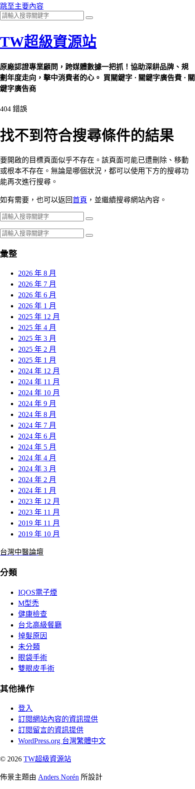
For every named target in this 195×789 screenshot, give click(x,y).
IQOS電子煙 (37, 592)
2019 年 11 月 (39, 523)
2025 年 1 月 (37, 360)
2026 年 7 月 (37, 284)
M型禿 (28, 603)
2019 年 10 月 (39, 534)
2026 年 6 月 (37, 295)
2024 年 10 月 (39, 393)
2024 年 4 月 (37, 458)
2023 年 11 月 (39, 512)
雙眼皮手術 (36, 668)
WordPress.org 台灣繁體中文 (62, 741)
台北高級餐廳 (40, 625)
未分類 (29, 646)
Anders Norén (58, 777)
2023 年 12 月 (39, 501)
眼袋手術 (32, 657)
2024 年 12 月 (39, 371)
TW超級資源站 (48, 41)
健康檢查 (32, 614)
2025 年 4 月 (37, 327)
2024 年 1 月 (37, 490)
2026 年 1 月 (37, 306)
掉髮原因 (32, 636)
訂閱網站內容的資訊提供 (58, 719)
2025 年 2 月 (37, 349)
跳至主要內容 (22, 6)
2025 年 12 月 (39, 316)
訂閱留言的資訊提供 (50, 730)
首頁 (80, 200)
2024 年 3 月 (37, 469)
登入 (25, 708)
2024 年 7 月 (37, 425)
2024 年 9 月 (37, 403)
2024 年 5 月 (37, 447)
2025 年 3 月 (37, 338)
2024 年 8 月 (37, 414)
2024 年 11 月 (39, 382)
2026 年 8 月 (37, 273)
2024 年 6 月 (37, 436)
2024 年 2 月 (37, 479)
